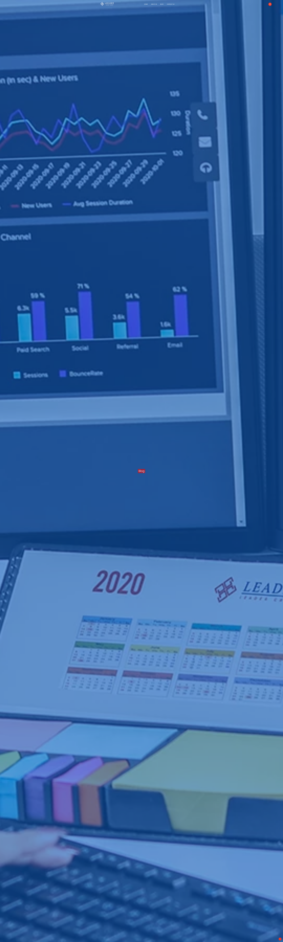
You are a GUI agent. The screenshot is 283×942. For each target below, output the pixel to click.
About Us (154, 4)
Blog (161, 4)
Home (146, 4)
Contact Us (170, 4)
